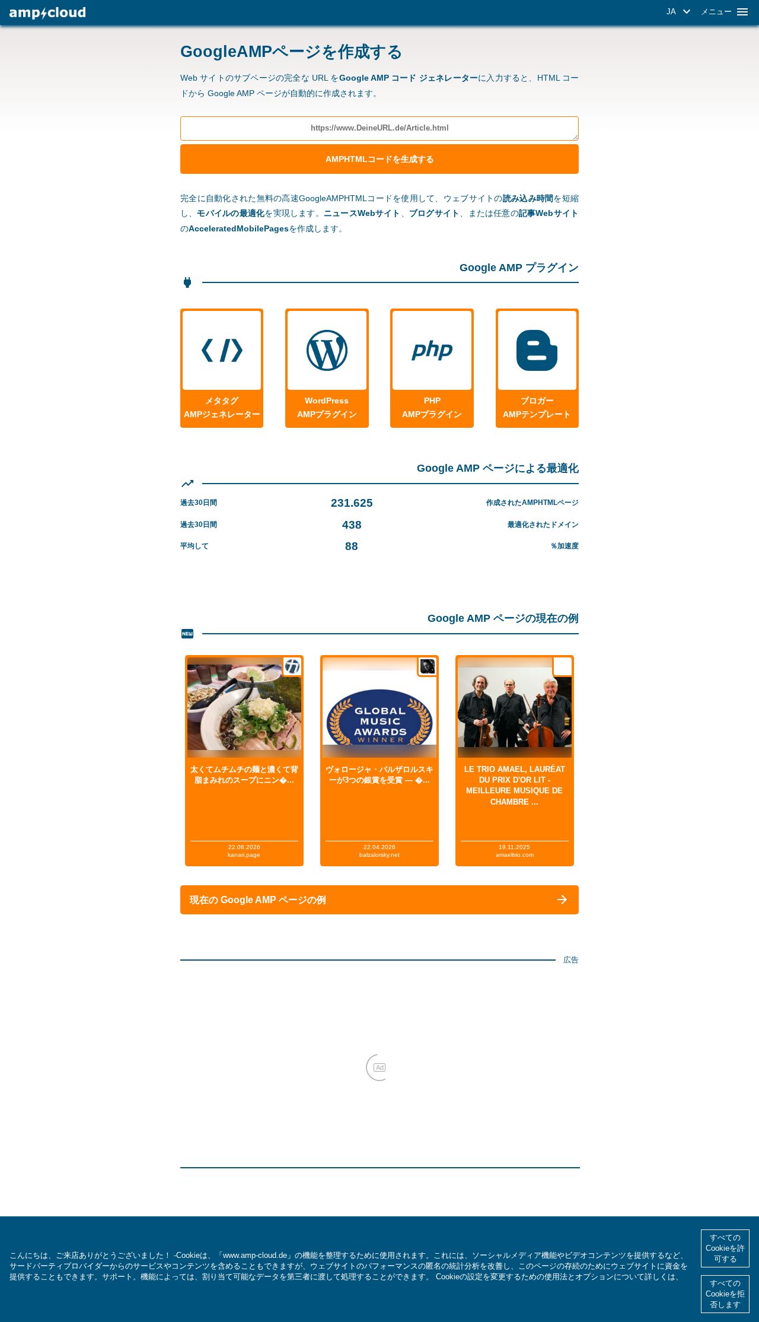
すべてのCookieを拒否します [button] (725, 1294)
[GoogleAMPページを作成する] (47, 13)
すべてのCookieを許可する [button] (725, 1248)
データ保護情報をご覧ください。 (67, 1287)
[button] (680, 12)
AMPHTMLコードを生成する (380, 159)
